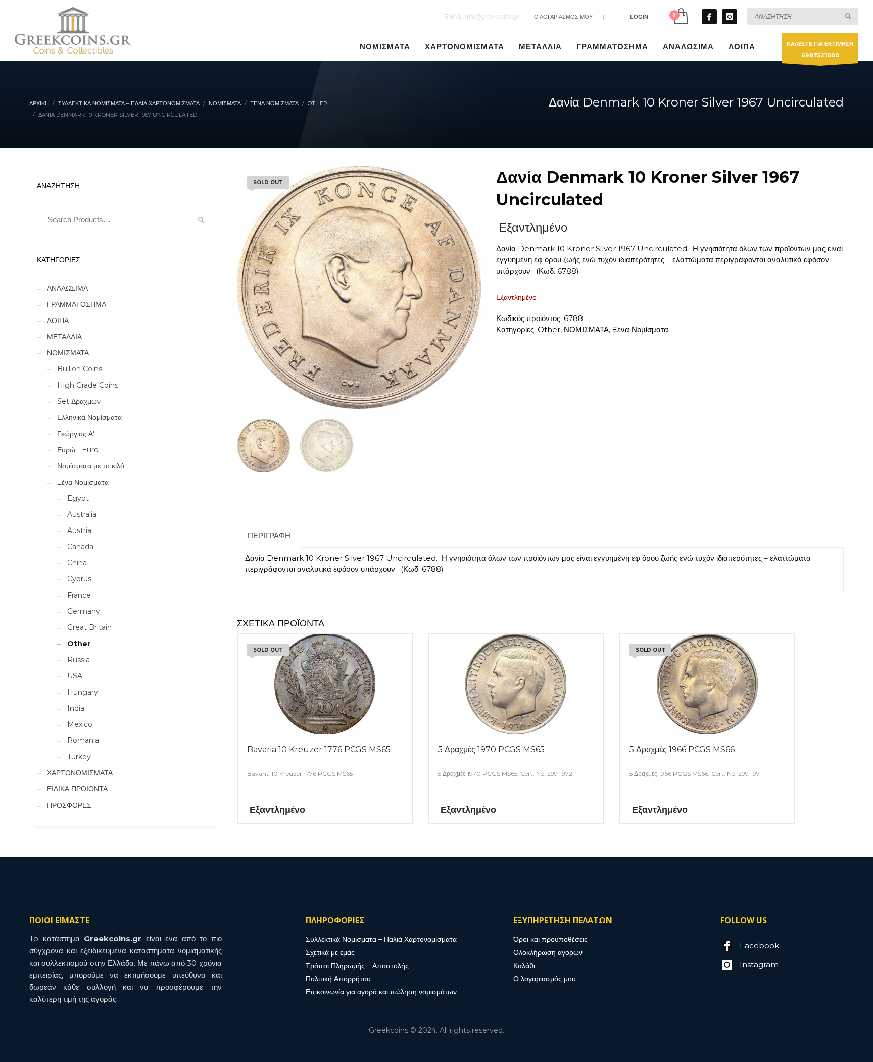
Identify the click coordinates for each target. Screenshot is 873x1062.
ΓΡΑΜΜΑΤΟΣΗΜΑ (76, 304)
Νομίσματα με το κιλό (90, 465)
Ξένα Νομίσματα (83, 482)
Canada (80, 546)
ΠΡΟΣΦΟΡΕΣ (69, 805)
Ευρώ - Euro (78, 449)
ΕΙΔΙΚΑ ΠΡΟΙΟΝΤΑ (77, 788)
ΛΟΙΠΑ (58, 320)
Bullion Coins (79, 369)
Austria (79, 530)
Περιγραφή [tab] (269, 535)
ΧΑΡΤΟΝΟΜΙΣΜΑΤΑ (80, 772)
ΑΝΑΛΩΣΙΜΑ (67, 288)
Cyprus (79, 578)
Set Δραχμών (79, 401)
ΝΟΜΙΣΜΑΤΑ (68, 352)
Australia (81, 514)
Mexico (79, 724)
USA (74, 675)
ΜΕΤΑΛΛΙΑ (64, 336)
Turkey (79, 756)
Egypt (78, 498)
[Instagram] (729, 16)
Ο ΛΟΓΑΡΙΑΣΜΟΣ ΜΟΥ (563, 17)
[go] (848, 16)
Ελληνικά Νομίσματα (89, 417)
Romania (83, 740)
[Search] (201, 219)
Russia (78, 659)
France (79, 595)
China (77, 562)
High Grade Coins (87, 385)
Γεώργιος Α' (75, 433)
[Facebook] (709, 16)
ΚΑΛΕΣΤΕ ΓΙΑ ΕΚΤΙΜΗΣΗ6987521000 (820, 49)
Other (78, 643)
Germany (83, 611)
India (75, 708)
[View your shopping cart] (680, 16)
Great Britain (89, 627)
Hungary (82, 692)
